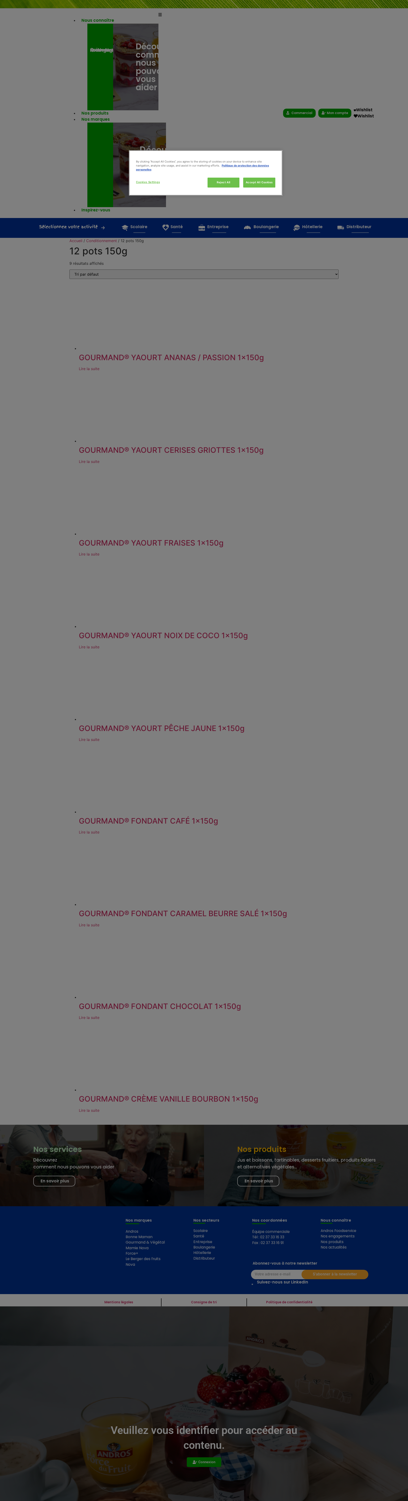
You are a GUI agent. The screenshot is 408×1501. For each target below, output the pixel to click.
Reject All (223, 182)
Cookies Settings (148, 182)
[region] (205, 173)
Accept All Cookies (259, 182)
